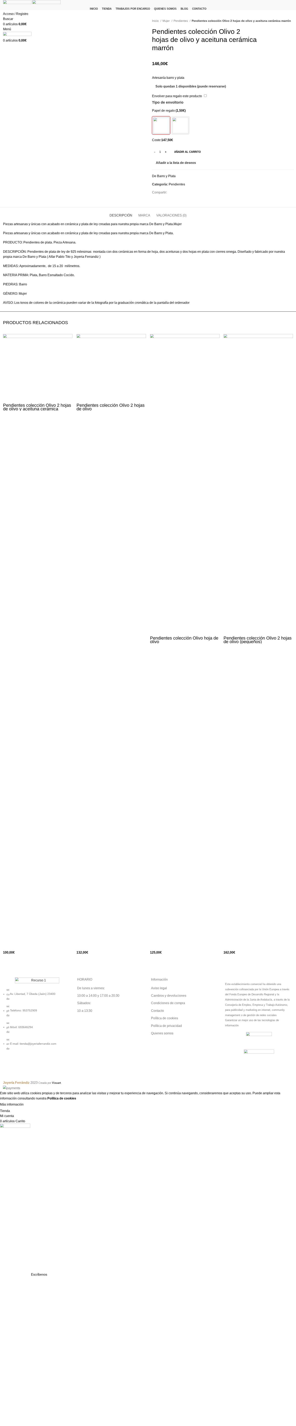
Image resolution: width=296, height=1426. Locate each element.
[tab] (121, 213)
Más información (12, 1104)
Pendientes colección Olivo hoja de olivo (184, 640)
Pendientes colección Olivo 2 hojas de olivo (111, 407)
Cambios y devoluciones (168, 995)
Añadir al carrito (187, 151)
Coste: (156, 140)
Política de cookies (164, 1018)
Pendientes (181, 20)
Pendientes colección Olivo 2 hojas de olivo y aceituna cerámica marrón (37, 409)
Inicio (155, 20)
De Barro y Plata (164, 176)
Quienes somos (162, 1033)
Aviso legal (159, 988)
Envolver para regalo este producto (177, 96)
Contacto (157, 1010)
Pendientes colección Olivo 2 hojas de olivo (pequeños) (258, 640)
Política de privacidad (166, 1026)
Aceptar (33, 1104)
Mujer (166, 20)
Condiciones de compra (168, 1003)
